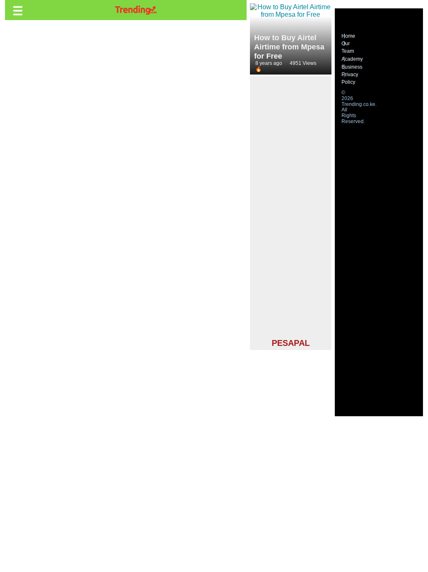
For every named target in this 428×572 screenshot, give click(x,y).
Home (348, 36)
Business (351, 67)
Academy (352, 59)
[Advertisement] (290, 208)
